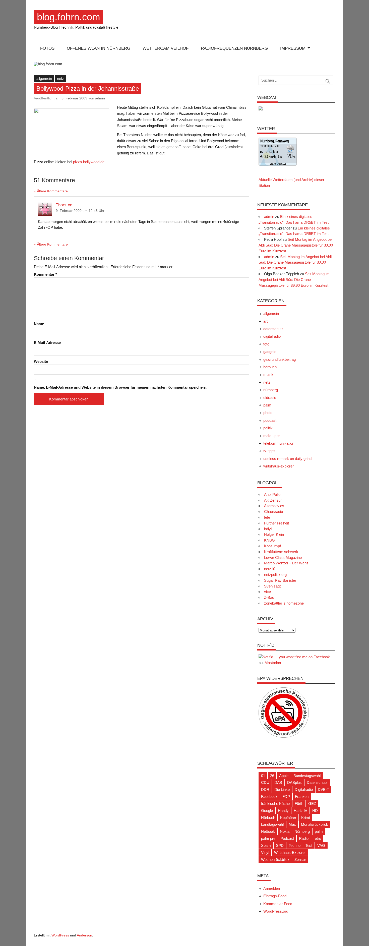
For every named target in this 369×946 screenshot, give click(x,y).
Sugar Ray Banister (280, 580)
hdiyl (268, 529)
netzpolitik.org (275, 574)
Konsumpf (272, 546)
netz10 (269, 569)
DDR (265, 789)
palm (267, 405)
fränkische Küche (275, 803)
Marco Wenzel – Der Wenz (286, 563)
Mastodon (273, 663)
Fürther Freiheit (276, 523)
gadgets (269, 351)
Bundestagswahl (307, 776)
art (265, 321)
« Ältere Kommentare (51, 191)
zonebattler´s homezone (284, 603)
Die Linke (282, 789)
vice (267, 591)
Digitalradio (304, 789)
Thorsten (64, 205)
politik (268, 428)
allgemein (44, 78)
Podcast (287, 838)
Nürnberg (302, 831)
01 (263, 776)
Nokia (284, 831)
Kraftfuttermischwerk (281, 552)
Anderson (84, 935)
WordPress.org (275, 911)
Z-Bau (269, 597)
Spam (266, 845)
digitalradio (272, 336)
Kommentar (45, 274)
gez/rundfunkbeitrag (279, 359)
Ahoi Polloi (272, 494)
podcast (269, 420)
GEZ (312, 803)
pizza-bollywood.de (88, 162)
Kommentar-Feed (277, 904)
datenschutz (273, 329)
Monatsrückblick (314, 824)
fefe (267, 517)
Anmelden (271, 888)
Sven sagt (272, 586)
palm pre (268, 838)
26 (272, 776)
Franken (302, 796)
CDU (265, 782)
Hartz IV (300, 810)
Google (267, 810)
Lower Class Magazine (283, 557)
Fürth (299, 803)
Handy (283, 810)
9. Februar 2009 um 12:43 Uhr (80, 211)
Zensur (300, 859)
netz (60, 78)
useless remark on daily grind (287, 458)
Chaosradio (273, 511)
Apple (283, 776)
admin (100, 98)
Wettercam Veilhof (166, 48)
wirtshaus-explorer (278, 466)
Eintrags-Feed (274, 896)
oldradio (269, 397)
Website (41, 361)
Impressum (292, 48)
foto (266, 344)
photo (267, 412)
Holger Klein (274, 534)
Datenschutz (317, 782)
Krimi (305, 817)
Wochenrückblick (275, 859)
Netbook (268, 831)
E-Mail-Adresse (47, 342)
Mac (292, 824)
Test (308, 845)
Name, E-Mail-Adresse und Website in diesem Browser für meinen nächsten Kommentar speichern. (120, 387)
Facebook (269, 796)
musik (268, 374)
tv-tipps (269, 451)
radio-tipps (271, 436)
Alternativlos (274, 506)
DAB (278, 782)
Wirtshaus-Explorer (290, 852)
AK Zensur (273, 500)
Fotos (47, 48)
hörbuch (270, 367)
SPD (280, 845)
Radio (304, 838)
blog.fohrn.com (68, 17)
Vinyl (265, 852)
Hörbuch (268, 817)
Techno (294, 845)
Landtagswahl (272, 824)
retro (317, 838)
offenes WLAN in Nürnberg (98, 48)
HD (315, 810)
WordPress (60, 935)
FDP (286, 796)
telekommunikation (278, 443)
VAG (321, 845)
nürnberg (270, 390)
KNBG (269, 540)
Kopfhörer (288, 817)
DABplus (294, 782)
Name (39, 324)
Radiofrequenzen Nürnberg (234, 48)
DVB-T (323, 789)
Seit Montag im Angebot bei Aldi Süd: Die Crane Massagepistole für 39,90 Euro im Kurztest (296, 245)
